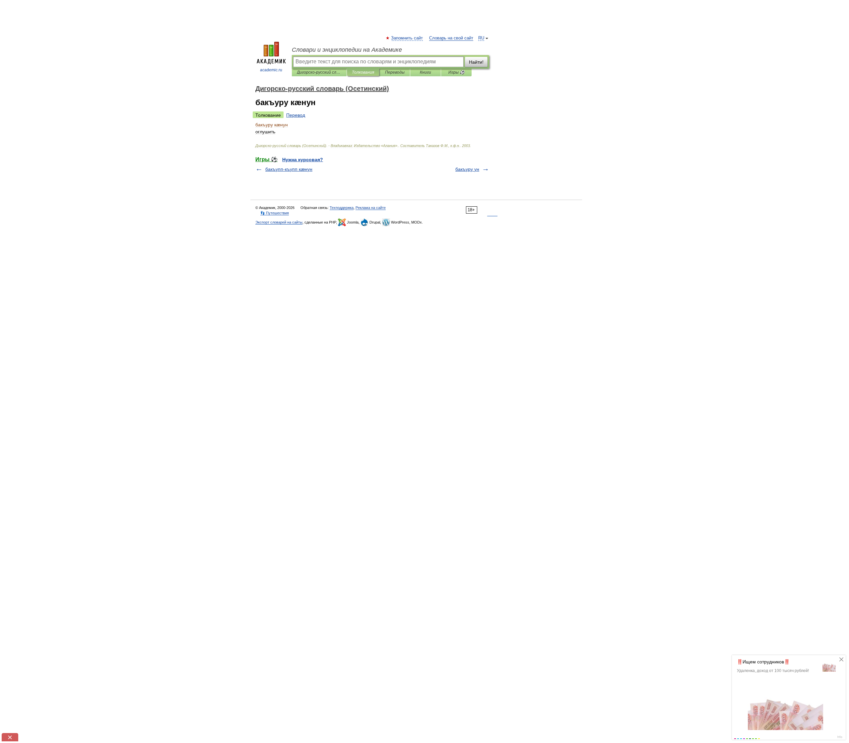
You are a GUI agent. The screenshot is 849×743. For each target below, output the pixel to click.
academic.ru (271, 70)
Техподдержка (342, 208)
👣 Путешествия (274, 213)
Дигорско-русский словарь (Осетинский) (319, 72)
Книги (425, 72)
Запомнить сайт (407, 38)
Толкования (363, 72)
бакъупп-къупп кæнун (288, 169)
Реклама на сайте (371, 208)
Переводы (395, 72)
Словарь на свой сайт (451, 38)
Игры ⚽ (456, 72)
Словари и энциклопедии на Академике (347, 49)
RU (481, 38)
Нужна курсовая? (302, 159)
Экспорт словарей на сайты (278, 222)
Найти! (476, 62)
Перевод (295, 115)
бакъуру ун (467, 169)
